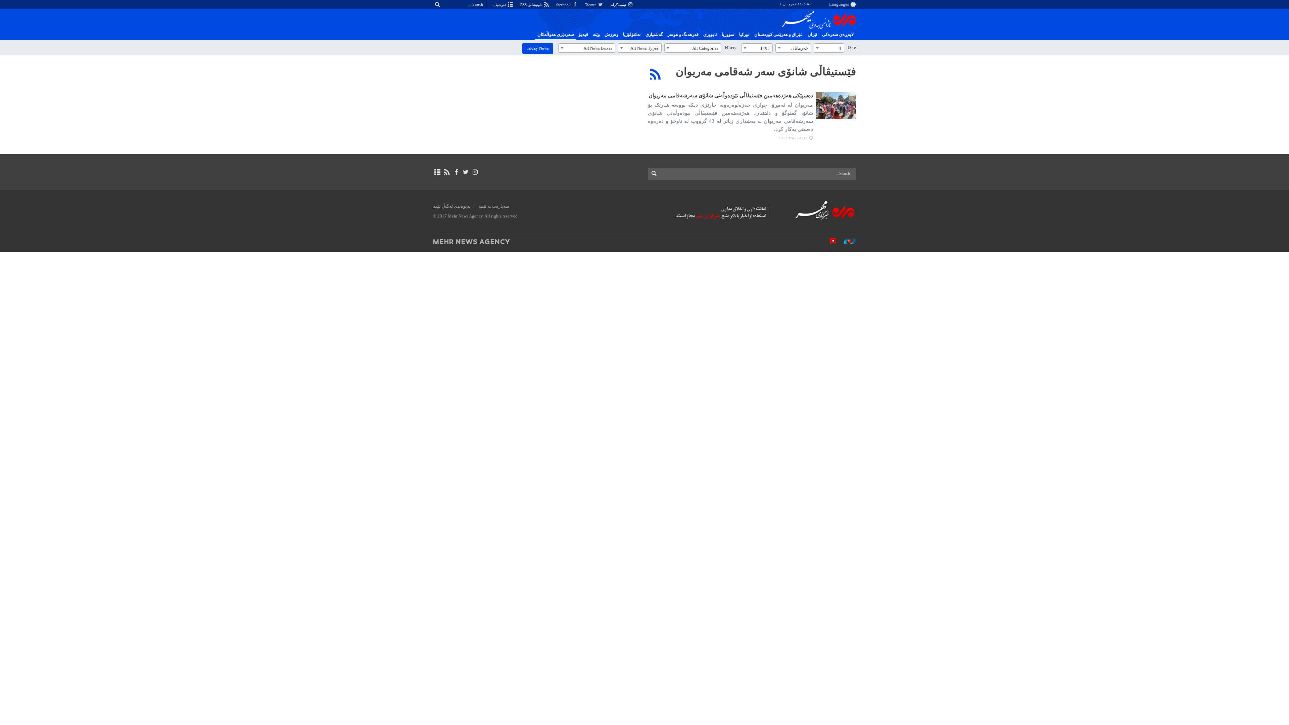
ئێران (812, 34)
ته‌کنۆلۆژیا (632, 34)
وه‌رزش (611, 34)
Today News (538, 48)
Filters (730, 47)
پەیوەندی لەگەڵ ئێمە (452, 206)
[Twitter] (466, 172)
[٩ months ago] (836, 105)
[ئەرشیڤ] (437, 172)
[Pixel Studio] (829, 241)
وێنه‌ (596, 34)
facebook (564, 5)
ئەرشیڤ (500, 5)
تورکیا (744, 34)
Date (852, 47)
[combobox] (829, 48)
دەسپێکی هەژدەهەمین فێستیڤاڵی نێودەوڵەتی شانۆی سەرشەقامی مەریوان (731, 95)
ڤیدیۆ (583, 34)
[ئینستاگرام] (475, 172)
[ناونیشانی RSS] (446, 172)
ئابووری (710, 34)
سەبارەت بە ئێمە (494, 206)
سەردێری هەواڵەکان (555, 34)
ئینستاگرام (619, 5)
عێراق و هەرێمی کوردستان (778, 34)
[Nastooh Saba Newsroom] (846, 241)
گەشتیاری (654, 34)
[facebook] (456, 172)
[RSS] (655, 74)
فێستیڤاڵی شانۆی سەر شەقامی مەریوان (766, 71)
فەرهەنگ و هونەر (683, 34)
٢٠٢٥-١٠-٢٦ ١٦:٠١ (793, 138)
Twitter (591, 5)
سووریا (728, 34)
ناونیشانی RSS (531, 5)
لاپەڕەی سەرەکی (838, 34)
